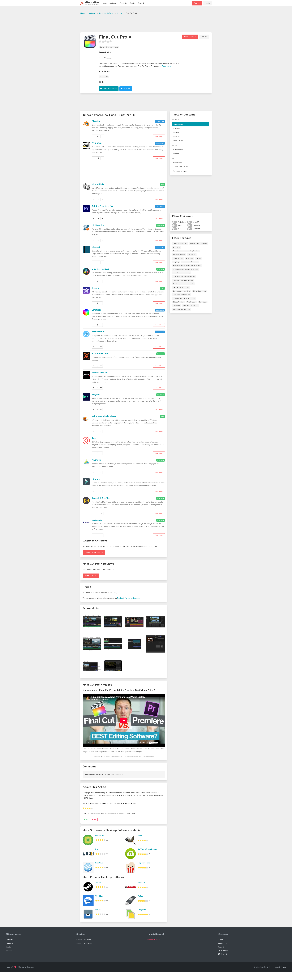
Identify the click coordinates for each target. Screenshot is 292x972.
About (220, 939)
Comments (177, 162)
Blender (96, 121)
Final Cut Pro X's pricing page (128, 598)
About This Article (180, 167)
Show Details (159, 136)
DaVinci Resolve (100, 268)
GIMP (140, 835)
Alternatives (178, 124)
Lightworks (98, 225)
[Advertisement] (146, 23)
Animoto (96, 459)
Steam (98, 882)
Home (104, 3)
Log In (207, 3)
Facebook (224, 950)
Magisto (96, 394)
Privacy (284, 967)
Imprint (221, 947)
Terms (276, 967)
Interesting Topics (180, 171)
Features (176, 136)
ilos (94, 438)
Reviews (176, 128)
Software (113, 3)
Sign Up (197, 3)
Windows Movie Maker (104, 416)
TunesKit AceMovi (101, 498)
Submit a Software (83, 939)
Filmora (96, 479)
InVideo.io (97, 520)
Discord (141, 3)
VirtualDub (98, 184)
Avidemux (97, 142)
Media (119, 13)
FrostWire (99, 863)
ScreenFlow (98, 331)
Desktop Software (106, 13)
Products (123, 3)
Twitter (127, 88)
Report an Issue (153, 939)
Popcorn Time (144, 863)
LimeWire (99, 835)
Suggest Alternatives (84, 943)
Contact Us (222, 943)
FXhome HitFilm (100, 353)
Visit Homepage (110, 88)
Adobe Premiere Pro (102, 206)
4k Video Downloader (147, 849)
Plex (97, 849)
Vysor (97, 909)
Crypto (132, 3)
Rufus (140, 896)
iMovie (95, 287)
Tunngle (141, 882)
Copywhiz (142, 909)
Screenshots (178, 149)
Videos (176, 154)
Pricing (176, 132)
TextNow (99, 896)
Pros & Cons (178, 141)
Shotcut (96, 247)
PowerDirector (100, 372)
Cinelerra (96, 309)
